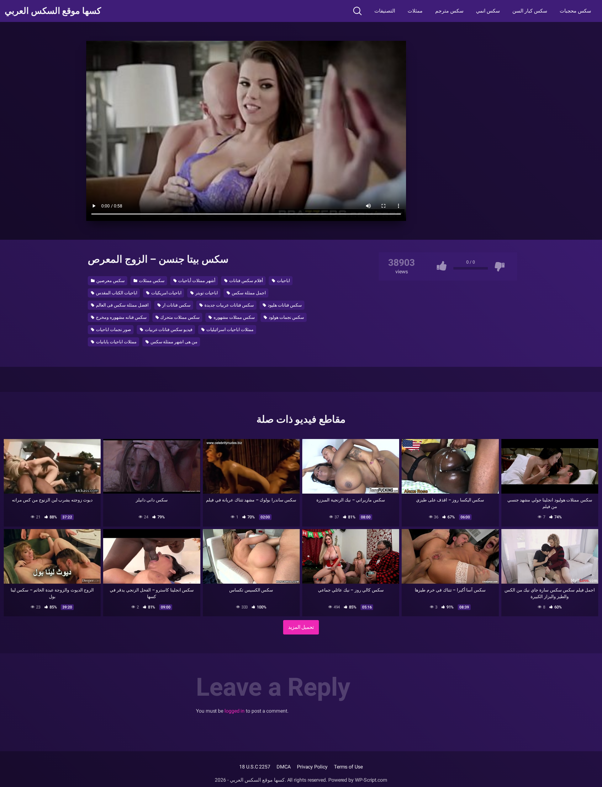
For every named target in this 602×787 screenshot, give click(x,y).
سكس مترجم (449, 11)
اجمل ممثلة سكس (248, 292)
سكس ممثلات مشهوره (234, 317)
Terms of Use (348, 767)
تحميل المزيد (301, 627)
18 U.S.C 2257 (254, 767)
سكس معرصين (110, 280)
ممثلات (415, 11)
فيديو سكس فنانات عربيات (168, 329)
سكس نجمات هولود (286, 317)
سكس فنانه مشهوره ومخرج (121, 317)
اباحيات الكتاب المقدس (116, 292)
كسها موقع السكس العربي (53, 11)
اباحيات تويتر (206, 292)
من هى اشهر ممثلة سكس (174, 341)
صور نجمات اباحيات (113, 329)
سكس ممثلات (151, 280)
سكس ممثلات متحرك (180, 317)
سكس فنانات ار (176, 305)
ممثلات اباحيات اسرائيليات (229, 329)
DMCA (284, 767)
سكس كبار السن (529, 11)
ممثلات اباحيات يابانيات (116, 341)
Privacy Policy (312, 767)
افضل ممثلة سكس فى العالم (122, 305)
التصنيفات (384, 11)
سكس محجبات (575, 11)
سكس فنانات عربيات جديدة (228, 305)
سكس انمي (488, 11)
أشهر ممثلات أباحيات (196, 280)
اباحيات (283, 280)
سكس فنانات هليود (284, 305)
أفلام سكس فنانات (245, 280)
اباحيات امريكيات (166, 292)
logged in (234, 711)
